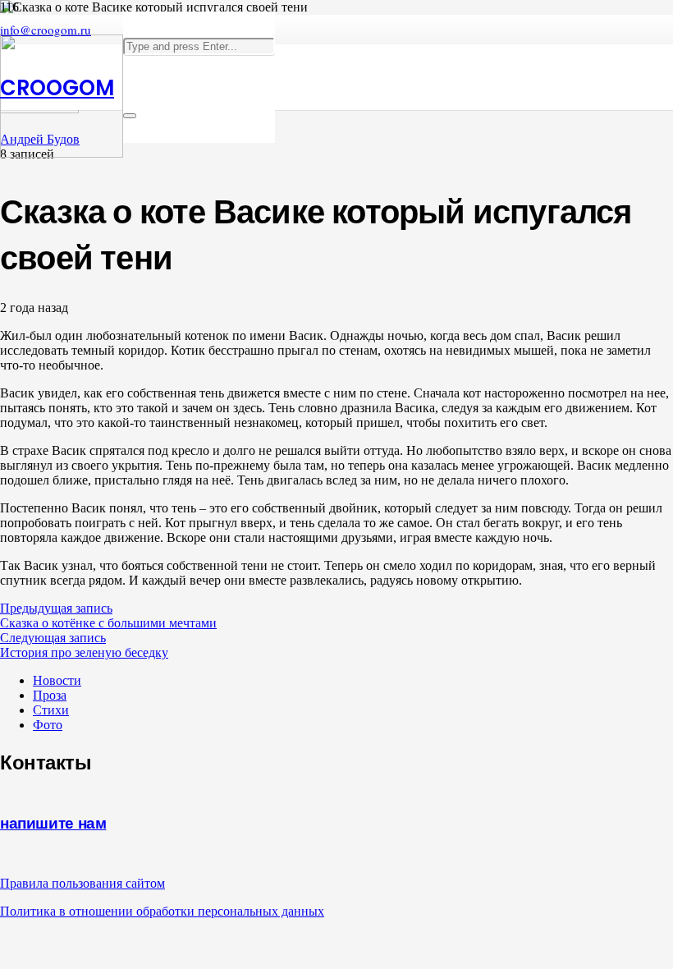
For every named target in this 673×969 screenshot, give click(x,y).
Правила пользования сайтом (82, 883)
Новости (57, 680)
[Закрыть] (129, 115)
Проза (49, 695)
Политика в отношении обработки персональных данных (162, 911)
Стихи (51, 710)
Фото (47, 725)
